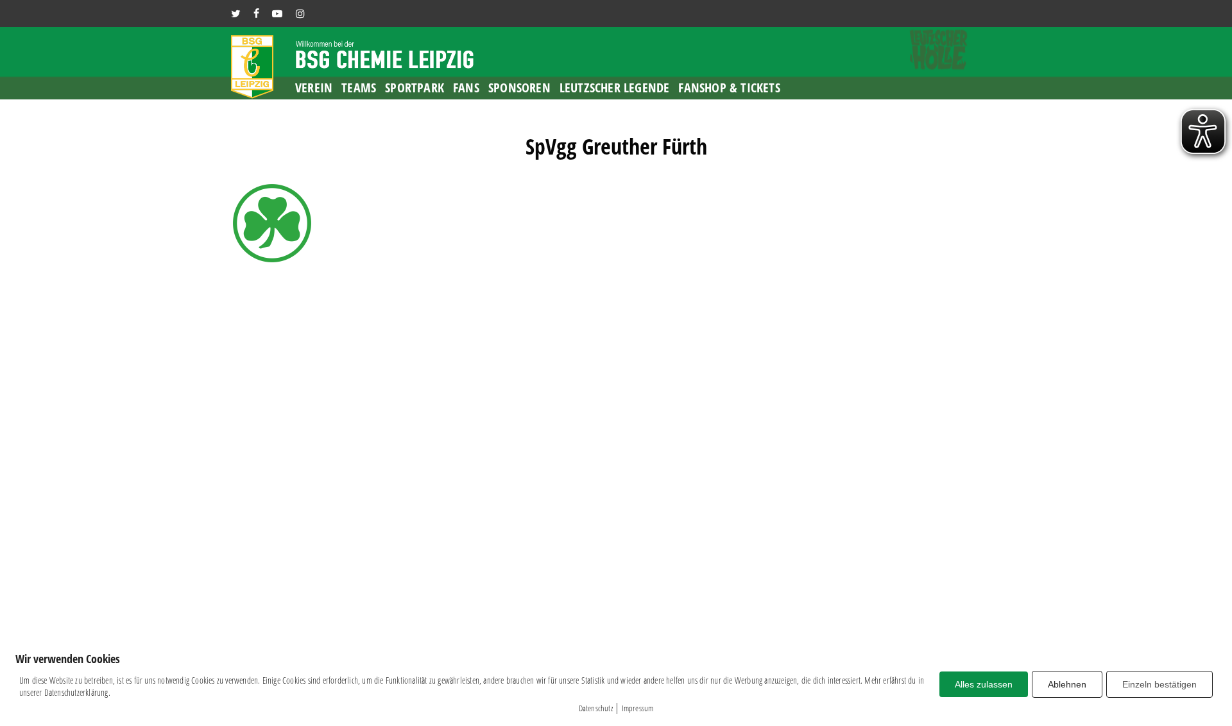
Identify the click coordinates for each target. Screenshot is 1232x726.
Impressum (638, 708)
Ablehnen (1067, 684)
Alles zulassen (984, 684)
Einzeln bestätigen (1159, 684)
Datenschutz (596, 708)
